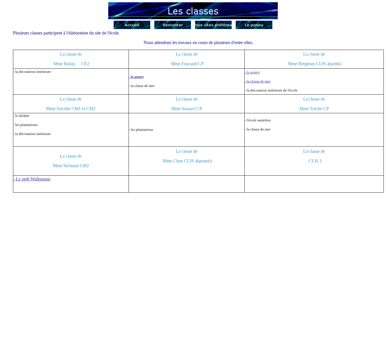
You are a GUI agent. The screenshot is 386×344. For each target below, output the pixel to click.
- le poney (136, 77)
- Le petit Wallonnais (31, 179)
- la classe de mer (257, 81)
